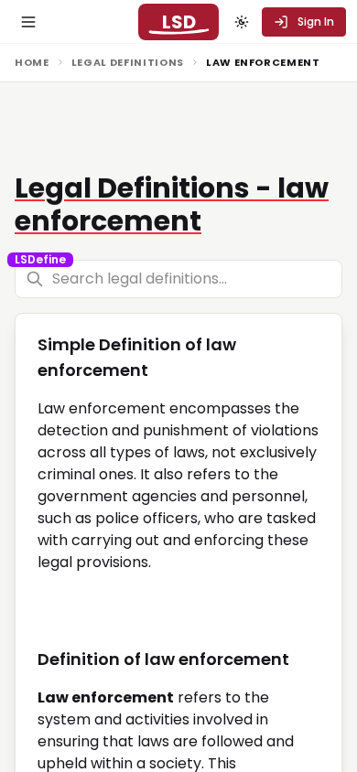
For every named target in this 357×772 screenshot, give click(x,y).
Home (32, 62)
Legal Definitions (127, 62)
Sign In (316, 21)
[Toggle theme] (241, 22)
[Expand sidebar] (28, 22)
